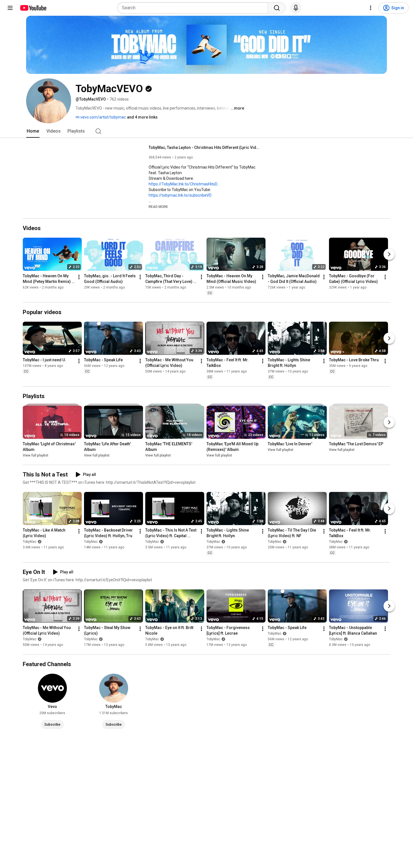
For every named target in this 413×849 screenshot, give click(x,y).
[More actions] (79, 277)
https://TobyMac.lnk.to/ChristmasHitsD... (184, 184)
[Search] (277, 7)
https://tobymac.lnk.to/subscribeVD (180, 195)
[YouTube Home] (33, 8)
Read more (158, 207)
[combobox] (194, 7)
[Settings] (370, 7)
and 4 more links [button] (142, 117)
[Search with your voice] (295, 7)
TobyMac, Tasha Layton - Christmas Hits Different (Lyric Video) (205, 147)
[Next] (389, 254)
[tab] (33, 131)
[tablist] (206, 131)
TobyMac (30, 542)
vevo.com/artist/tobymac (103, 117)
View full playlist (35, 455)
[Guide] (10, 7)
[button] (158, 206)
